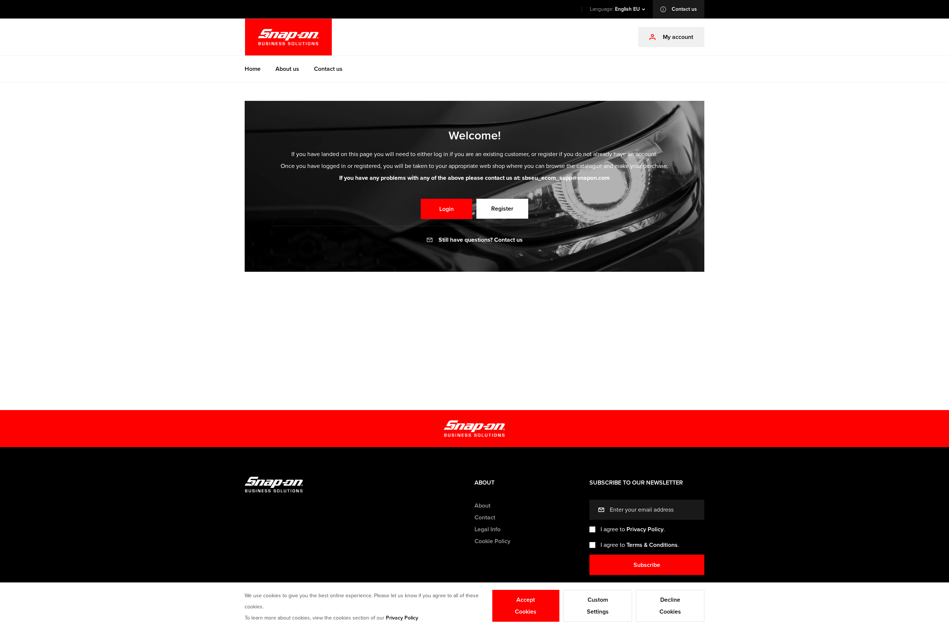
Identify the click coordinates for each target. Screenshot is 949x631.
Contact (484, 517)
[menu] (474, 69)
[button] (617, 9)
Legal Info (487, 529)
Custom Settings (598, 605)
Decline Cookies (670, 605)
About (482, 505)
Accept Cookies (525, 605)
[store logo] (288, 37)
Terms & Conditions (652, 545)
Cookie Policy (492, 541)
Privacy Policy (645, 529)
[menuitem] (252, 69)
